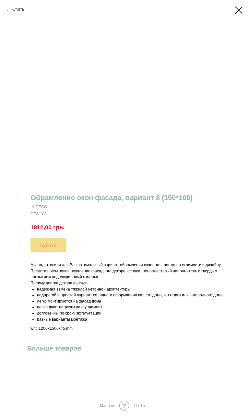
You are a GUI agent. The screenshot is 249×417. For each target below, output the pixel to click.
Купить (17, 9)
